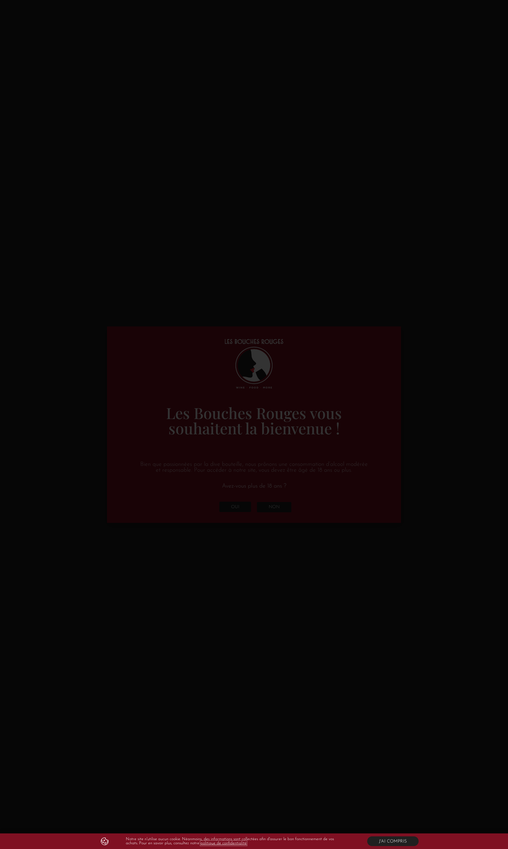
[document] (254, 424)
